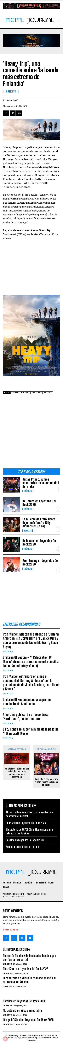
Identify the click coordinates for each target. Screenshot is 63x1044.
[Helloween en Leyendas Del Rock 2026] (11, 544)
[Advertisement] (31, 432)
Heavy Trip (37, 393)
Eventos (8, 694)
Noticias (27, 530)
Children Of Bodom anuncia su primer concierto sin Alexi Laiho (27, 701)
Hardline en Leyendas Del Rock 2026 (25, 840)
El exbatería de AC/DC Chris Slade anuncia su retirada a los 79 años (29, 980)
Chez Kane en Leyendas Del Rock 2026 (26, 823)
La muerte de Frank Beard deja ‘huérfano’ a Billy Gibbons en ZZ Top (39, 522)
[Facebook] (6, 113)
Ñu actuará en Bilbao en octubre (23, 846)
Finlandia (25, 393)
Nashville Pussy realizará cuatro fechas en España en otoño (46, 782)
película (48, 393)
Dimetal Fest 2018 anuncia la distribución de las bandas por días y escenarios (17, 772)
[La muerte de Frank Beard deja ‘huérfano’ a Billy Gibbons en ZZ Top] (11, 524)
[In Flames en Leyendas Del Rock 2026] (11, 504)
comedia (15, 393)
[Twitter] (22, 938)
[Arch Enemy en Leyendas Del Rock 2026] (11, 564)
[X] (13, 113)
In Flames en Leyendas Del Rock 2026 (39, 503)
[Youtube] (30, 938)
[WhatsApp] (19, 113)
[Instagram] (6, 938)
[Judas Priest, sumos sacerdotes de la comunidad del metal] (11, 485)
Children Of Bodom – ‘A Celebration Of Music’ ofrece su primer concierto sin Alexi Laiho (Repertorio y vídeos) (31, 661)
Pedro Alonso (10, 929)
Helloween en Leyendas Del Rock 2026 (39, 542)
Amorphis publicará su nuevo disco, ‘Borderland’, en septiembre (26, 716)
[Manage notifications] (5, 1038)
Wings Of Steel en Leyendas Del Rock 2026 (28, 1020)
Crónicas (27, 491)
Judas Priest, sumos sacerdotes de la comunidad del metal (40, 482)
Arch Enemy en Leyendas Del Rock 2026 (40, 562)
